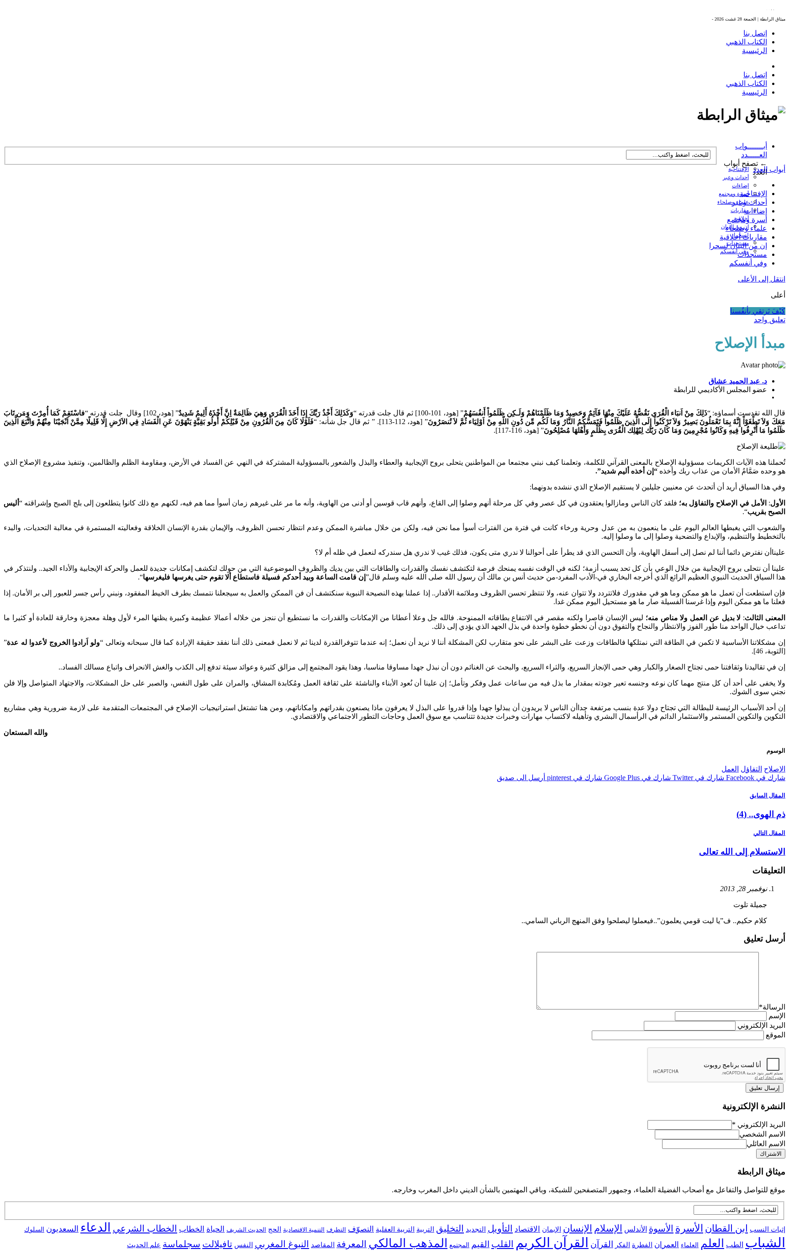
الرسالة (772, 1007)
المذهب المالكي (407, 1243)
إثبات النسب (767, 1229)
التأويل (500, 1228)
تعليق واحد (769, 320)
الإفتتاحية (738, 169)
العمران (666, 1244)
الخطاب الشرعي (145, 1228)
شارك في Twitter (697, 777)
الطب (734, 1245)
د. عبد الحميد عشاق (738, 381)
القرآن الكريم (552, 1242)
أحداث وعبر (736, 177)
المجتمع (459, 1245)
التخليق (450, 1228)
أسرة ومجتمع (734, 194)
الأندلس (635, 1229)
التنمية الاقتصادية (304, 1229)
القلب (502, 1244)
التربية (425, 1229)
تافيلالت (217, 1244)
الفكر (622, 1245)
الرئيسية (754, 50)
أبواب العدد (769, 169)
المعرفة (352, 1244)
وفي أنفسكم (734, 251)
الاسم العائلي (766, 1144)
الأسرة (689, 1228)
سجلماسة (181, 1244)
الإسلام (608, 1228)
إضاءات (740, 185)
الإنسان (577, 1228)
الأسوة (661, 1228)
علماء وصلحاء (746, 228)
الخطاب (192, 1229)
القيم (480, 1244)
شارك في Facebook (754, 777)
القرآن (601, 1244)
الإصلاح (774, 769)
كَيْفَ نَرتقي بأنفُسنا (757, 311)
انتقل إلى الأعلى (761, 279)
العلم (712, 1243)
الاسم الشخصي (762, 1134)
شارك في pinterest (573, 777)
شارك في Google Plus (636, 777)
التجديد (476, 1229)
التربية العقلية (395, 1229)
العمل (730, 769)
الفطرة (642, 1245)
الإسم (776, 1016)
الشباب (765, 1242)
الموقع (775, 1035)
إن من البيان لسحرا (738, 246)
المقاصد (323, 1245)
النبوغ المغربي (282, 1244)
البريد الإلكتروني (761, 1025)
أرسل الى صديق (521, 777)
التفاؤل (751, 769)
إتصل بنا (755, 33)
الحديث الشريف (246, 1229)
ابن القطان (726, 1228)
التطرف (336, 1229)
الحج (274, 1229)
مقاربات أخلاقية (743, 237)
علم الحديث (144, 1245)
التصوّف (361, 1229)
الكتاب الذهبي (746, 42)
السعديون (62, 1228)
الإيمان (551, 1229)
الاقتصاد (527, 1229)
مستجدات (752, 254)
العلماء (690, 1245)
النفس (243, 1245)
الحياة (215, 1229)
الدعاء (95, 1227)
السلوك (34, 1229)
